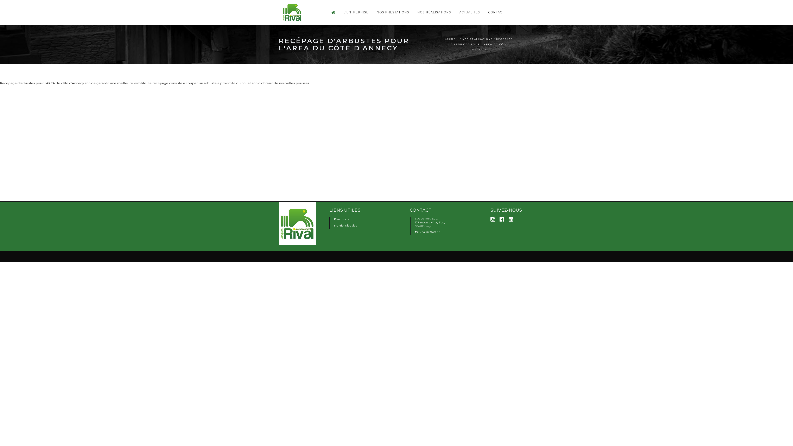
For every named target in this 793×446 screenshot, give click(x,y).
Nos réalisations (477, 39)
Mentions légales (345, 225)
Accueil (452, 39)
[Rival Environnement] (333, 12)
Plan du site (341, 219)
